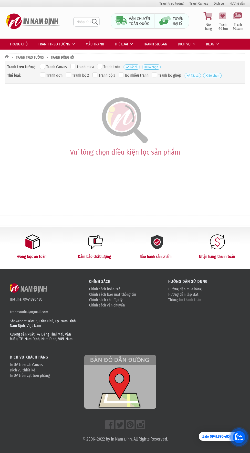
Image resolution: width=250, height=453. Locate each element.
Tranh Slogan (155, 44)
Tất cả (133, 67)
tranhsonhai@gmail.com (29, 312)
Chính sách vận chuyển (107, 305)
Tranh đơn (54, 75)
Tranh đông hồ (62, 57)
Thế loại (121, 44)
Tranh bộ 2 (80, 75)
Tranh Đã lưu (223, 26)
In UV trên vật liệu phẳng (30, 375)
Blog (210, 44)
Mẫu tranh (94, 44)
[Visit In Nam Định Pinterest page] (130, 424)
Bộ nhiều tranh (136, 75)
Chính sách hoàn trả (104, 289)
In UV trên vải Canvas (26, 364)
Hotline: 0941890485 (26, 299)
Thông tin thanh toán (184, 299)
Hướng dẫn (237, 3)
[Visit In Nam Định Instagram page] (140, 424)
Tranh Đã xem (238, 26)
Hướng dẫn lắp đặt (183, 294)
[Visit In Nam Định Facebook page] (109, 424)
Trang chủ (19, 44)
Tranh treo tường (171, 3)
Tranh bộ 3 (107, 75)
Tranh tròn (112, 66)
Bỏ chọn (152, 67)
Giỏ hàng (208, 26)
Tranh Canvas (198, 3)
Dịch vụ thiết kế (22, 370)
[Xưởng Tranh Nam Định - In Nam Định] (29, 288)
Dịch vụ (219, 3)
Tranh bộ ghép (169, 75)
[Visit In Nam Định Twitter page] (119, 424)
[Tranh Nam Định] (33, 29)
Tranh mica (85, 66)
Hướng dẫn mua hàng (185, 289)
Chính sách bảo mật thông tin (112, 294)
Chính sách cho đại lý (106, 299)
